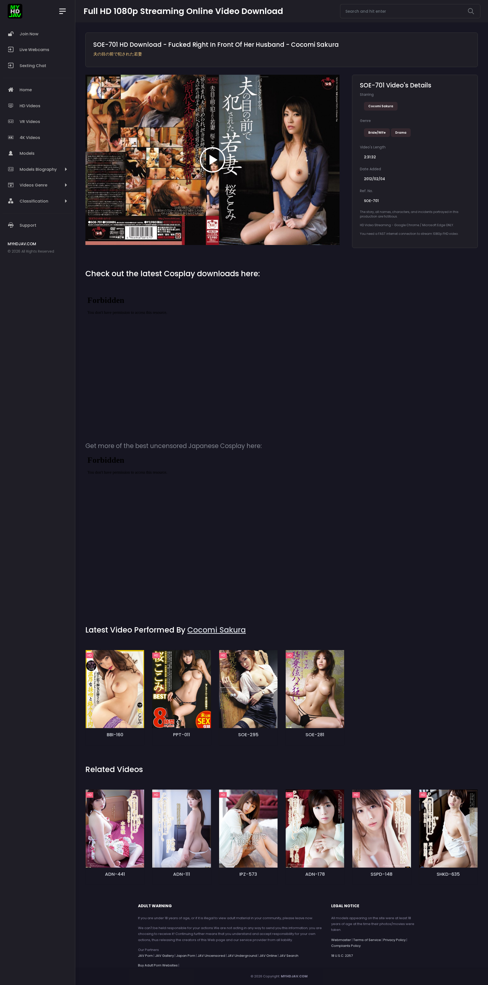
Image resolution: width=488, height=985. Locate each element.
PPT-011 (181, 734)
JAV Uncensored (211, 955)
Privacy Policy (394, 939)
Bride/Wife (377, 132)
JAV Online (268, 955)
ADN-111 (181, 874)
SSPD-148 (381, 874)
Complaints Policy (346, 945)
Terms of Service (367, 939)
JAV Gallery (164, 955)
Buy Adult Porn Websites (158, 965)
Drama (400, 132)
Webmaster (341, 939)
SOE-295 (248, 734)
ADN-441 (115, 874)
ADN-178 (315, 874)
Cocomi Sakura (380, 106)
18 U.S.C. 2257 (342, 955)
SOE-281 (315, 734)
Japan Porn (185, 955)
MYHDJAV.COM (294, 976)
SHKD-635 (448, 874)
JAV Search (288, 955)
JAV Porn (145, 955)
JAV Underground (242, 955)
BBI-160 (115, 734)
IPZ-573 (248, 874)
